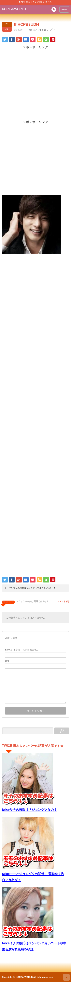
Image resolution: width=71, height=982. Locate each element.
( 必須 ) (12, 638)
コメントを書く (40, 29)
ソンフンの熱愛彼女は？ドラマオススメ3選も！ (32, 588)
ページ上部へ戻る (66, 977)
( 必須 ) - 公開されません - (22, 650)
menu (64, 9)
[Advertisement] (35, 84)
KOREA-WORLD (14, 9)
